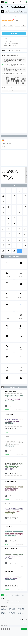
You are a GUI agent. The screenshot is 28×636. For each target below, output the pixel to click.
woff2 (11, 23)
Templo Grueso (9, 504)
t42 (4, 28)
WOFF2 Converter (12, 610)
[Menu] (13, 2)
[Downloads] (10, 406)
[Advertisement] (14, 113)
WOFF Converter (4, 610)
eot (23, 20)
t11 (10, 28)
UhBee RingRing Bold (10, 391)
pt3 (11, 25)
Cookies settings (12, 616)
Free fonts (2, 2)
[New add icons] (2, 256)
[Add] (2, 11)
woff (4, 23)
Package (22, 595)
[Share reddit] (3, 629)
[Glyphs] (14, 11)
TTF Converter (21, 608)
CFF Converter (3, 613)
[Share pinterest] (7, 629)
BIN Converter (3, 612)
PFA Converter (21, 610)
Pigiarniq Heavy (9, 414)
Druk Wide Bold (9, 571)
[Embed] (15, 406)
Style (16, 595)
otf (17, 23)
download (14, 33)
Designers (11, 595)
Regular (10, 39)
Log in (20, 2)
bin (4, 25)
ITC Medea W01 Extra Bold (11, 548)
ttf (4, 20)
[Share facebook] (1, 629)
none (23, 28)
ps (17, 25)
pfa (23, 23)
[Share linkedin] (9, 629)
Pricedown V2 (8, 526)
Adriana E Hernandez (12, 45)
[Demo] (10, 11)
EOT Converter (21, 609)
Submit (24, 628)
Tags (19, 595)
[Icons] (21, 11)
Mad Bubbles (8, 459)
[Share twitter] (5, 629)
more (19, 251)
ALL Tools (20, 614)
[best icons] (2, 387)
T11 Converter (20, 613)
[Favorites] (6, 11)
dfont (17, 28)
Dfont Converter (4, 614)
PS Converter (20, 612)
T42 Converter (12, 613)
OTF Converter (3, 609)
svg (17, 20)
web (11, 20)
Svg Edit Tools (12, 608)
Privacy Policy (3, 616)
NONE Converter (12, 614)
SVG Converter (12, 609)
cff (23, 25)
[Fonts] (25, 11)
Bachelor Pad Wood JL (10, 481)
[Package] (18, 11)
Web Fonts (6, 595)
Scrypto (7, 436)
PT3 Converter (12, 612)
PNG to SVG (3, 608)
